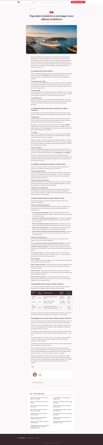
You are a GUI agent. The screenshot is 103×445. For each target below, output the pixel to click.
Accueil (29, 2)
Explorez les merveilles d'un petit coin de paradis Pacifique (61, 418)
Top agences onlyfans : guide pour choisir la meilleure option (39, 422)
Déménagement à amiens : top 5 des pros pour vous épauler (62, 414)
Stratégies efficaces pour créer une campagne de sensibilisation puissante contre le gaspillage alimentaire (39, 427)
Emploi (49, 2)
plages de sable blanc (51, 133)
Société (60, 2)
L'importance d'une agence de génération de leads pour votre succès (62, 422)
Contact (36, 437)
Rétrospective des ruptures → (78, 2)
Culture (37, 2)
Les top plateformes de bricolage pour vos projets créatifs (62, 398)
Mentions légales (30, 437)
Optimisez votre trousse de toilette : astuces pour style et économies (39, 398)
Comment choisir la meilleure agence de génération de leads (38, 414)
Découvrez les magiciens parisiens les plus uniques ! (39, 402)
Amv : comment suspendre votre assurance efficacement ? (39, 406)
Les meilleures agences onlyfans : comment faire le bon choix (62, 410)
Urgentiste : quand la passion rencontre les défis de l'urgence (62, 406)
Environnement (55, 2)
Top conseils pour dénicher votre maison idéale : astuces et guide (38, 410)
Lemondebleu (21, 438)
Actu (33, 2)
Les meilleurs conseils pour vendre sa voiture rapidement (62, 402)
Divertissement (43, 2)
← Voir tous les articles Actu (37, 382)
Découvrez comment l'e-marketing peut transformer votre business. (38, 418)
